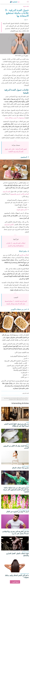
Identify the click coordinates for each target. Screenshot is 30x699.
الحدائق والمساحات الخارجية (23, 509)
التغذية (27, 444)
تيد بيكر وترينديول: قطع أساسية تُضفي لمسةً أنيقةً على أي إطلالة (16, 425)
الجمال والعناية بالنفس (24, 573)
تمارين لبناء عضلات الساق (20, 468)
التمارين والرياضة (25, 466)
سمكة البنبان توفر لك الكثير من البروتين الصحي (16, 447)
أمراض (27, 486)
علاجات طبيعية (26, 6)
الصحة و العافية (26, 529)
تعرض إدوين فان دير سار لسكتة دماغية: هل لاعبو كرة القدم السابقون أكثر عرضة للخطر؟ (16, 490)
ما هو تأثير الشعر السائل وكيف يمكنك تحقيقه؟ (17, 576)
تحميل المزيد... (15, 582)
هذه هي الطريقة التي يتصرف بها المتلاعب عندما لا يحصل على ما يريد (15, 532)
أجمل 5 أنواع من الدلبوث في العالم (17, 512)
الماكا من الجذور (24, 255)
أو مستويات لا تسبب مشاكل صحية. (15, 118)
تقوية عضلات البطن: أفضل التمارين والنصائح (17, 554)
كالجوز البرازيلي (9, 224)
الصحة (27, 422)
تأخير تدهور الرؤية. (21, 209)
